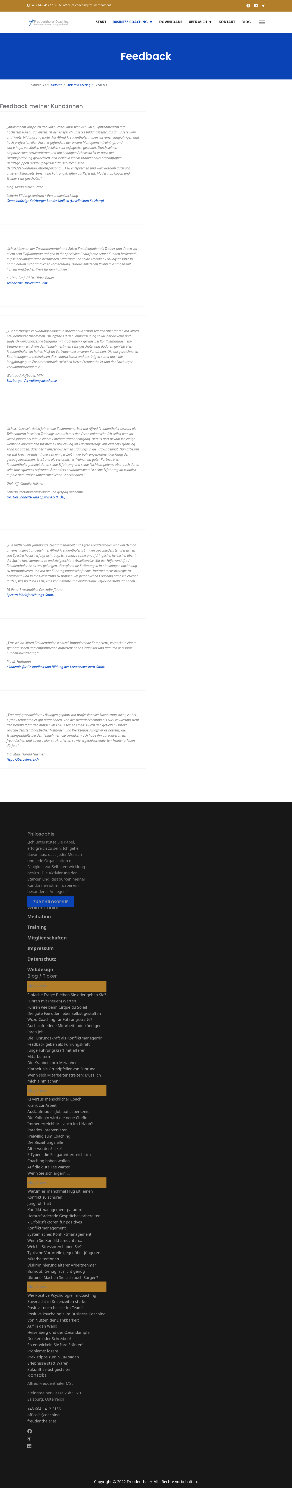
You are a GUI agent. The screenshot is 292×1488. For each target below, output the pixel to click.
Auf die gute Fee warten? (49, 1166)
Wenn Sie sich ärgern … (48, 1173)
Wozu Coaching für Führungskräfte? (59, 1019)
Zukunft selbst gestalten (49, 1369)
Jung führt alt (39, 1203)
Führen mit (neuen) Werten (51, 1000)
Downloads (170, 22)
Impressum (40, 948)
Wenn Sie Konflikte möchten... (54, 1240)
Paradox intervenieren (47, 1129)
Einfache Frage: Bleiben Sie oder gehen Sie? (66, 994)
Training (37, 927)
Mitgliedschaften (47, 938)
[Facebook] (248, 5)
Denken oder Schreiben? (49, 1338)
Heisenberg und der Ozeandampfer (59, 1332)
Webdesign (40, 969)
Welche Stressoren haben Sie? (54, 1246)
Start (101, 22)
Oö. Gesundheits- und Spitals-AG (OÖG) (36, 497)
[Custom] (263, 5)
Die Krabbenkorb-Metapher (52, 1062)
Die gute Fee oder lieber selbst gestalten (64, 1013)
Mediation (39, 916)
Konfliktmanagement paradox (54, 1209)
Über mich (198, 22)
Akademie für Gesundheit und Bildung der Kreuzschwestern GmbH (56, 666)
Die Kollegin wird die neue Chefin (57, 1117)
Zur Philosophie (50, 901)
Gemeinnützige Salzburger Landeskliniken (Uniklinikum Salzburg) (55, 200)
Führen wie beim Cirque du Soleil (57, 1007)
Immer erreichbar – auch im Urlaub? (60, 1123)
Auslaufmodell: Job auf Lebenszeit (58, 1111)
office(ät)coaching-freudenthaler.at (87, 5)
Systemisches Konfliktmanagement (59, 1234)
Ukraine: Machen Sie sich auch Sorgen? (62, 1277)
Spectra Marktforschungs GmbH (30, 594)
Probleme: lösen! (42, 1350)
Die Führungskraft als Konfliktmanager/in (65, 1038)
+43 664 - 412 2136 (44, 1408)
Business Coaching (130, 22)
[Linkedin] (256, 5)
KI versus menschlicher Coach (54, 1099)
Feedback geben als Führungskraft (58, 1044)
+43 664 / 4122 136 (43, 5)
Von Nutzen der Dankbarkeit (53, 1320)
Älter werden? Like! (44, 1148)
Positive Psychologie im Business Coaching (66, 1313)
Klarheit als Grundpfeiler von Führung (61, 1068)
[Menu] (262, 22)
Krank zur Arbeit (42, 1105)
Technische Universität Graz (27, 283)
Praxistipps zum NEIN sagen (53, 1356)
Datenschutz (41, 959)
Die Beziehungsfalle (45, 1142)
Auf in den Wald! (42, 1326)
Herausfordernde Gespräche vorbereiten (63, 1215)
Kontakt (227, 22)
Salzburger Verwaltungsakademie (32, 380)
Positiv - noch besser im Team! (55, 1307)
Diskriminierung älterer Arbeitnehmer (61, 1265)
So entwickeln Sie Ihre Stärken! (55, 1344)
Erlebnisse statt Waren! (48, 1363)
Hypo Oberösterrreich (23, 759)
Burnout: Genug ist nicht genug (56, 1271)
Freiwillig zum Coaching (48, 1136)
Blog (246, 22)
